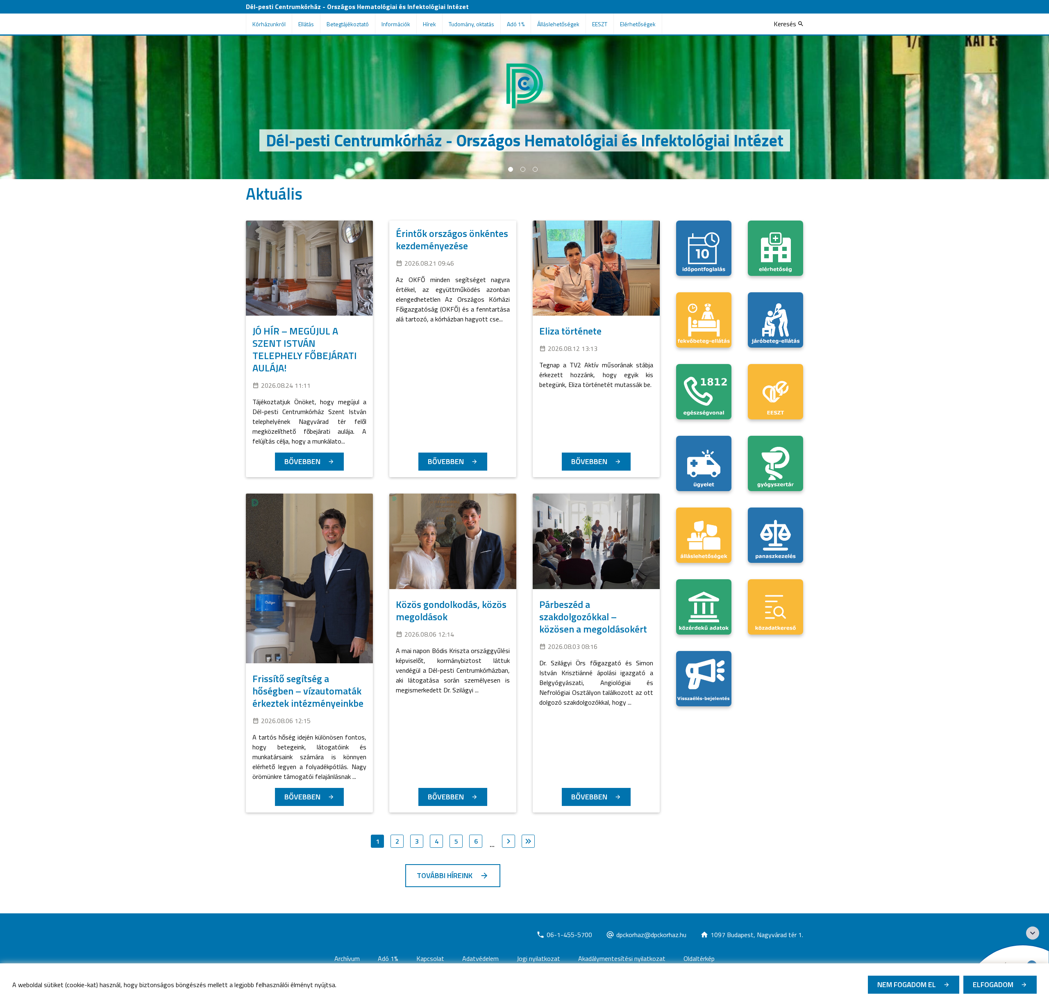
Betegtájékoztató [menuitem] (348, 24)
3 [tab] (535, 169)
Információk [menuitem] (395, 24)
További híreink (444, 875)
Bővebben (302, 461)
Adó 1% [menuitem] (515, 24)
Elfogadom (993, 984)
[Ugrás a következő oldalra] (508, 841)
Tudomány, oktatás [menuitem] (471, 24)
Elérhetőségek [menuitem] (638, 24)
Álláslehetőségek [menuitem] (558, 24)
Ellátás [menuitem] (306, 24)
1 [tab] (510, 169)
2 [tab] (522, 169)
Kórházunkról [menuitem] (269, 24)
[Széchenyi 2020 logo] (1032, 933)
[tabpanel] (524, 107)
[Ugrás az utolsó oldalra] (528, 841)
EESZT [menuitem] (599, 24)
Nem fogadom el (906, 984)
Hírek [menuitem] (429, 24)
